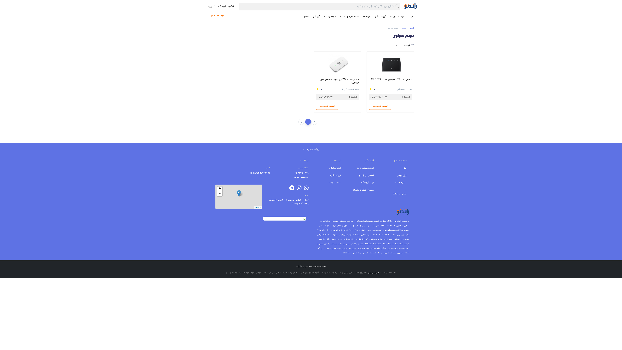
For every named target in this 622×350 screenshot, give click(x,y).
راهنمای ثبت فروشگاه (363, 190)
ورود (210, 6)
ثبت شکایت (335, 182)
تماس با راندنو (400, 193)
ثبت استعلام (217, 15)
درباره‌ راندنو (401, 182)
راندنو (411, 28)
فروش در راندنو (312, 16)
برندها (366, 16)
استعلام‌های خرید (349, 16)
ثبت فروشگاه (224, 6)
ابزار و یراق (402, 175)
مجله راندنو (330, 16)
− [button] (220, 193)
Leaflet (258, 207)
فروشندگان (380, 16)
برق (405, 168)
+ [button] (220, 189)
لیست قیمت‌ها (380, 106)
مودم (403, 28)
